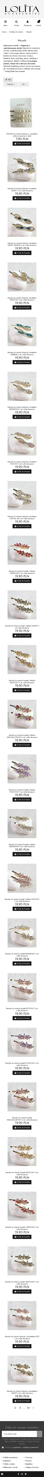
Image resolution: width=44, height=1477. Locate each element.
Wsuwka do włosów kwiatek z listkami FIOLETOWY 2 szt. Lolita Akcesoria (22, 791)
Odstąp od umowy (31, 1467)
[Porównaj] (39, 102)
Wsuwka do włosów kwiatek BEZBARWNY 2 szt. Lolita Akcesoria (22, 955)
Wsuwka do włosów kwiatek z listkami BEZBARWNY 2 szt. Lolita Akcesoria (22, 845)
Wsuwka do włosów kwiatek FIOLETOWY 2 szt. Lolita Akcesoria (22, 1064)
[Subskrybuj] (39, 1434)
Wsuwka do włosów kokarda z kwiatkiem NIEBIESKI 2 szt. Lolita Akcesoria (22, 353)
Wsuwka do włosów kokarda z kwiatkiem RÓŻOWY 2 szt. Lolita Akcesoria (22, 463)
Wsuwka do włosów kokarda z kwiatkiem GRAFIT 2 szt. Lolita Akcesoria (22, 189)
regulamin (17, 1447)
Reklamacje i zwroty (10, 1467)
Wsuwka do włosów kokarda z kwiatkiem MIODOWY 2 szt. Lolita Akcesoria (22, 299)
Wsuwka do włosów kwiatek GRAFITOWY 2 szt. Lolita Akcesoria (22, 1283)
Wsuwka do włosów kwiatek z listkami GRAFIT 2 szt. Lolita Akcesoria (22, 627)
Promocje (28, 1457)
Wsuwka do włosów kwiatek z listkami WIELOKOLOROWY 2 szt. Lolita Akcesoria (22, 736)
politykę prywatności (30, 1447)
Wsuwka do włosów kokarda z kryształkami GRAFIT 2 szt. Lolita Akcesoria (22, 1392)
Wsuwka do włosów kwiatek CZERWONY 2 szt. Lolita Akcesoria (22, 1228)
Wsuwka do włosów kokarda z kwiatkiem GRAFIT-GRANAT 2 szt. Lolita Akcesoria (22, 244)
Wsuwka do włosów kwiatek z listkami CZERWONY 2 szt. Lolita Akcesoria (22, 572)
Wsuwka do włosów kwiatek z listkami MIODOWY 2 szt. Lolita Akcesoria (22, 681)
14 (28, 1408)
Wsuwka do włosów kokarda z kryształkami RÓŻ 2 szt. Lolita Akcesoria (22, 1337)
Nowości (28, 1461)
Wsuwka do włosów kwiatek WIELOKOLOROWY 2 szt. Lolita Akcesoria (22, 1119)
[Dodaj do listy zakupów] (39, 98)
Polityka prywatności (10, 1457)
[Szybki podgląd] (39, 106)
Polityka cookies (9, 1464)
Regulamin (7, 1461)
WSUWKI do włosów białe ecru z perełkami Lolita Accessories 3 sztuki (22, 135)
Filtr (9, 79)
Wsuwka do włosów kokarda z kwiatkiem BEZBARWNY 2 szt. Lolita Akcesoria (22, 408)
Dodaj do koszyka (23, 143)
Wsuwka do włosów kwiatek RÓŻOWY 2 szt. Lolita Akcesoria (22, 1009)
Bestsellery (29, 1464)
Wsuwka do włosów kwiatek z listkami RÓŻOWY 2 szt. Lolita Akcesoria (22, 900)
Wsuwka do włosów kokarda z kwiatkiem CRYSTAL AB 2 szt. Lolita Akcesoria (22, 517)
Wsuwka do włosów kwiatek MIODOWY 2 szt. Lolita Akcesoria (22, 1173)
